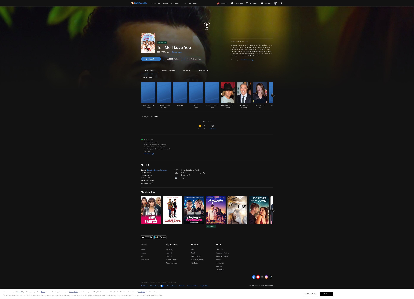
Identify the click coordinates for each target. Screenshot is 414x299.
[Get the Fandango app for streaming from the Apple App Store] (147, 237)
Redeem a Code (171, 263)
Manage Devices (171, 260)
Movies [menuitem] (177, 3)
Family (193, 253)
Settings (169, 256)
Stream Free (145, 260)
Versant (19, 292)
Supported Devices (222, 253)
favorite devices (246, 60)
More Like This (203, 71)
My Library (169, 250)
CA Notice (182, 286)
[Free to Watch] (216, 210)
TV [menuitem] (185, 3)
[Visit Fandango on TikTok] (270, 277)
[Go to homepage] (139, 3)
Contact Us (220, 263)
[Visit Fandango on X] (262, 277)
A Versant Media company (266, 285)
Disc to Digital (195, 256)
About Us (219, 250)
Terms (43, 292)
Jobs (218, 273)
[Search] (281, 3)
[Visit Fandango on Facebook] (254, 277)
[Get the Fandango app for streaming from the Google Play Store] (160, 237)
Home (143, 250)
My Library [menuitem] (193, 3)
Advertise (219, 266)
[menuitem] (251, 3)
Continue (326, 294)
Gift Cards (194, 263)
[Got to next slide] (273, 95)
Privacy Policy (154, 286)
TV (142, 256)
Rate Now (213, 129)
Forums (218, 260)
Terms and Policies (192, 286)
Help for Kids (204, 286)
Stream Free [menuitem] (155, 3)
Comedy (150, 170)
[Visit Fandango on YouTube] (258, 277)
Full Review (147, 154)
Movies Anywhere (197, 260)
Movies (143, 253)
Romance (163, 170)
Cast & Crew (149, 71)
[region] (207, 294)
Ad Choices (144, 286)
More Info (186, 71)
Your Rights (141, 292)
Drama (156, 170)
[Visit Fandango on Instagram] (266, 277)
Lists (192, 250)
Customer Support (222, 256)
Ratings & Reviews (168, 71)
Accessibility (220, 270)
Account (169, 253)
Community (201, 129)
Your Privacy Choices (170, 286)
